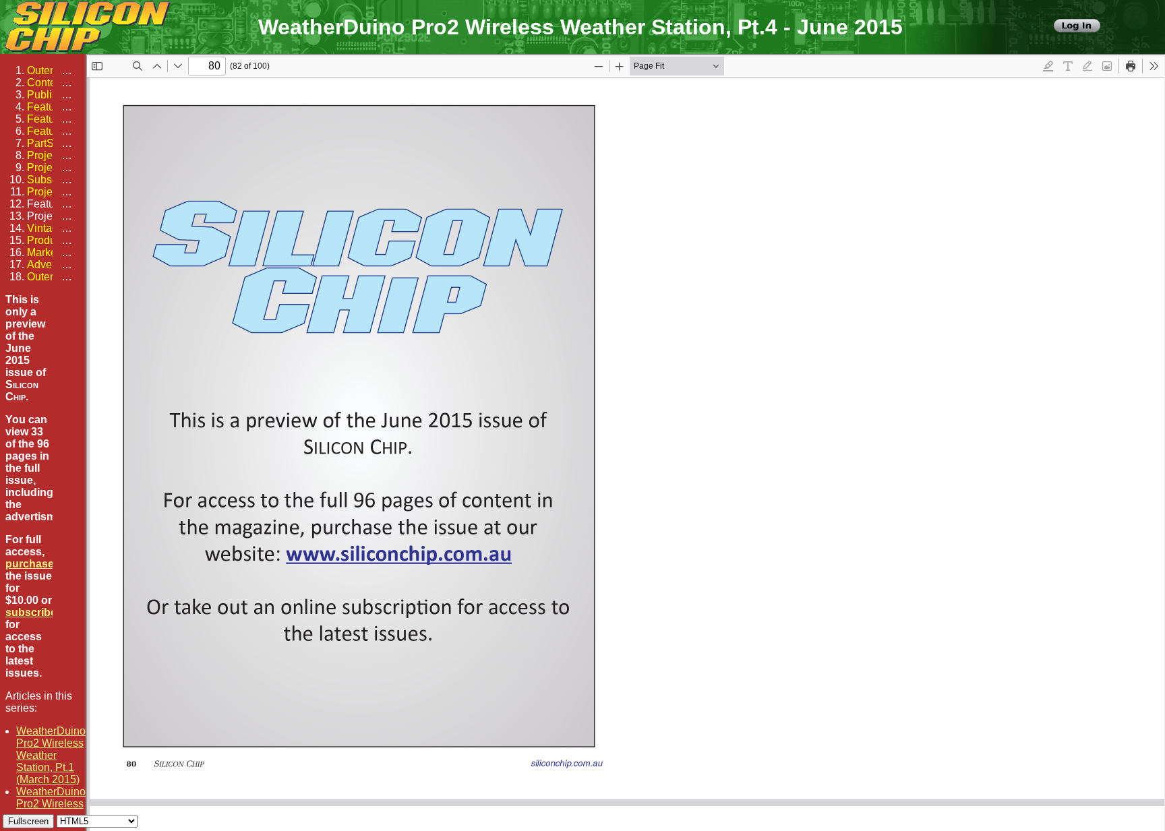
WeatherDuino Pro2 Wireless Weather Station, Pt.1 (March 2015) (51, 755)
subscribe (31, 612)
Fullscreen (28, 821)
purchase (29, 564)
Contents (48, 82)
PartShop (49, 143)
